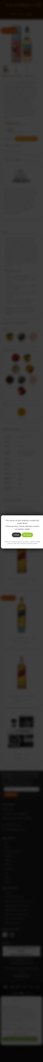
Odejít (16, 535)
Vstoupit (27, 535)
